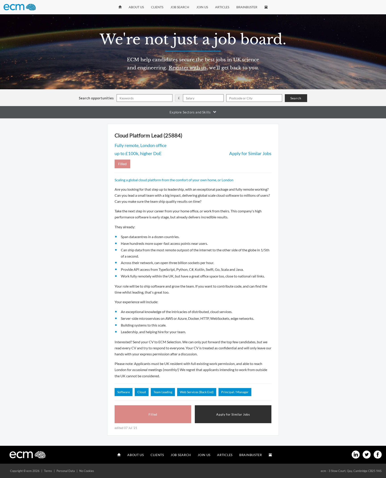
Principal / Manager (235, 392)
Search (295, 98)
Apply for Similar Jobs (250, 153)
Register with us (188, 68)
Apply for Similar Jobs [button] (233, 414)
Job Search (179, 7)
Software (123, 392)
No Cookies (86, 471)
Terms (48, 471)
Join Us (202, 7)
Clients (157, 7)
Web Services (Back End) (197, 392)
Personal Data (66, 471)
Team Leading (162, 392)
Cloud (141, 392)
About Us (136, 7)
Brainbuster (246, 7)
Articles (222, 7)
